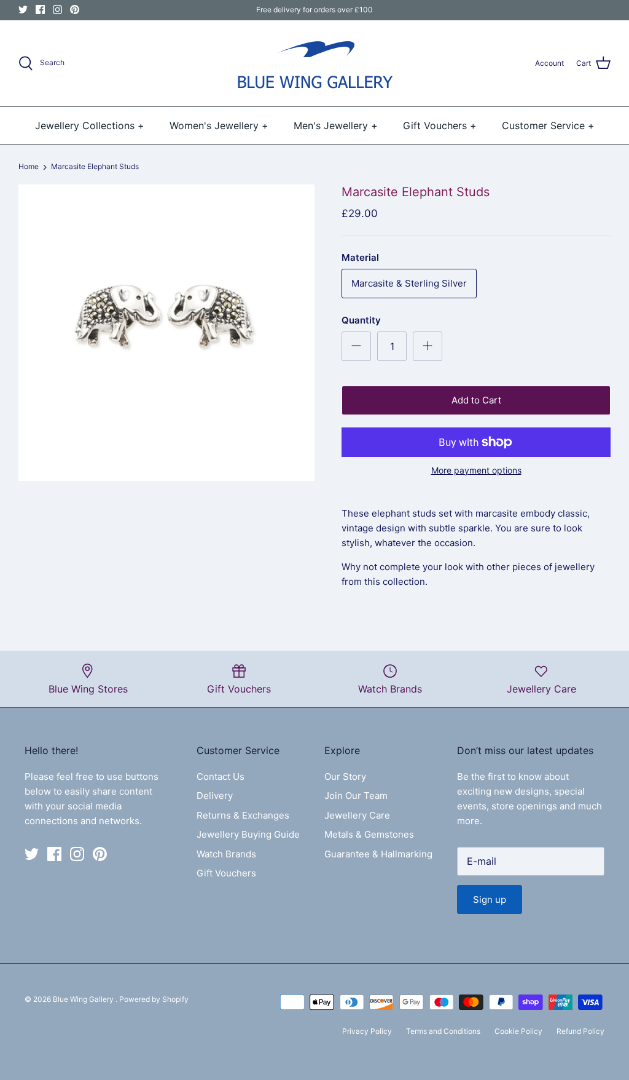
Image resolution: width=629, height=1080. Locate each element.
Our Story (345, 776)
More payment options (476, 470)
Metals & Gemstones (369, 834)
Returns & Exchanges (243, 815)
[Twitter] (23, 9)
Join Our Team (356, 795)
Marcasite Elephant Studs (95, 167)
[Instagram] (57, 9)
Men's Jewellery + (336, 125)
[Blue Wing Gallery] (314, 63)
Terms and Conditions (443, 1031)
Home (28, 167)
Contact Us (220, 776)
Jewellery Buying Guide (248, 834)
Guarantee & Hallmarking (378, 854)
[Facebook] (40, 9)
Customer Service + (548, 125)
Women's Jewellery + (219, 125)
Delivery (215, 795)
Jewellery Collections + (89, 125)
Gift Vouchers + (440, 125)
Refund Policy (580, 1031)
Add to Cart (476, 400)
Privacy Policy (367, 1031)
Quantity (361, 320)
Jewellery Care (357, 815)
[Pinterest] (74, 9)
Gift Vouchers (226, 873)
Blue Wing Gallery (84, 999)
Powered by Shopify (154, 999)
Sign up (489, 899)
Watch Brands (226, 854)
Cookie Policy (518, 1031)
